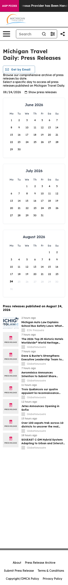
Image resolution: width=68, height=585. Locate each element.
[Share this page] (62, 34)
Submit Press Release (19, 570)
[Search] (44, 34)
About (17, 562)
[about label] (23, 330)
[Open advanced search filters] (52, 34)
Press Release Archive (40, 562)
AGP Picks (9, 5)
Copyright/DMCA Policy (22, 578)
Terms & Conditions (51, 570)
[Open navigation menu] (6, 34)
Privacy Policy (52, 578)
